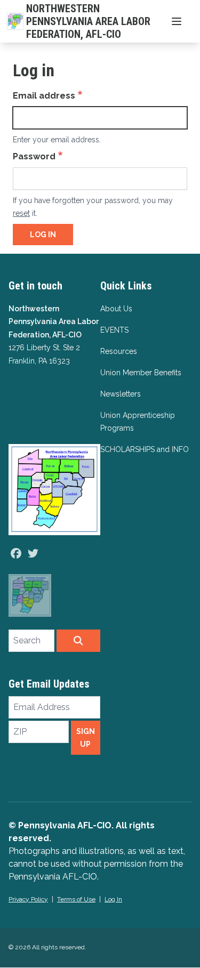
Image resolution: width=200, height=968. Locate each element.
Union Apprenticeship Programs (137, 421)
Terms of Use (76, 899)
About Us (116, 308)
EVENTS (114, 330)
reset (21, 213)
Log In (113, 899)
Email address (44, 96)
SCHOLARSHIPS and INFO (144, 449)
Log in (43, 234)
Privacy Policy (28, 899)
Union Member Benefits (140, 372)
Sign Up (85, 737)
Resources (118, 351)
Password (34, 156)
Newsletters (120, 394)
